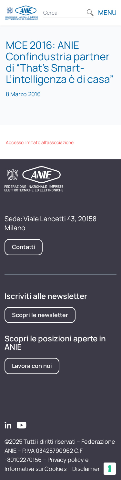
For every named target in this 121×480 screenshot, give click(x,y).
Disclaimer (86, 469)
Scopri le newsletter (40, 315)
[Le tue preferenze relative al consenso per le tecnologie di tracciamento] (110, 469)
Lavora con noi (32, 366)
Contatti (23, 247)
